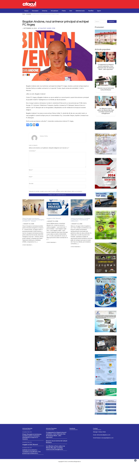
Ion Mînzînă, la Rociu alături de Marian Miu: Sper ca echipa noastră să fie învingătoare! (105, 111)
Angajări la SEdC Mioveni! (54, 218)
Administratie (80, 11)
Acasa (26, 11)
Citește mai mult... (27, 244)
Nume (31, 170)
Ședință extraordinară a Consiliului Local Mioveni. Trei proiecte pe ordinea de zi (80, 220)
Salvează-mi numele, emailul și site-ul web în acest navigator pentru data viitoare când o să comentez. (55, 191)
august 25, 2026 (29, 224)
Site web (31, 183)
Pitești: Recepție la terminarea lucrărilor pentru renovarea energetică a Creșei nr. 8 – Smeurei (33, 220)
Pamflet (91, 11)
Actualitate (54, 11)
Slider (49, 28)
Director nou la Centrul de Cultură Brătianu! (106, 89)
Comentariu (32, 151)
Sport (99, 11)
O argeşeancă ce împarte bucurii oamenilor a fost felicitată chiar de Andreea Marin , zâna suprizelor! (105, 67)
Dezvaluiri (35, 11)
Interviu (44, 11)
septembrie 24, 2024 (30, 28)
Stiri (70, 11)
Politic (64, 11)
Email (30, 176)
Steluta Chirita (44, 136)
